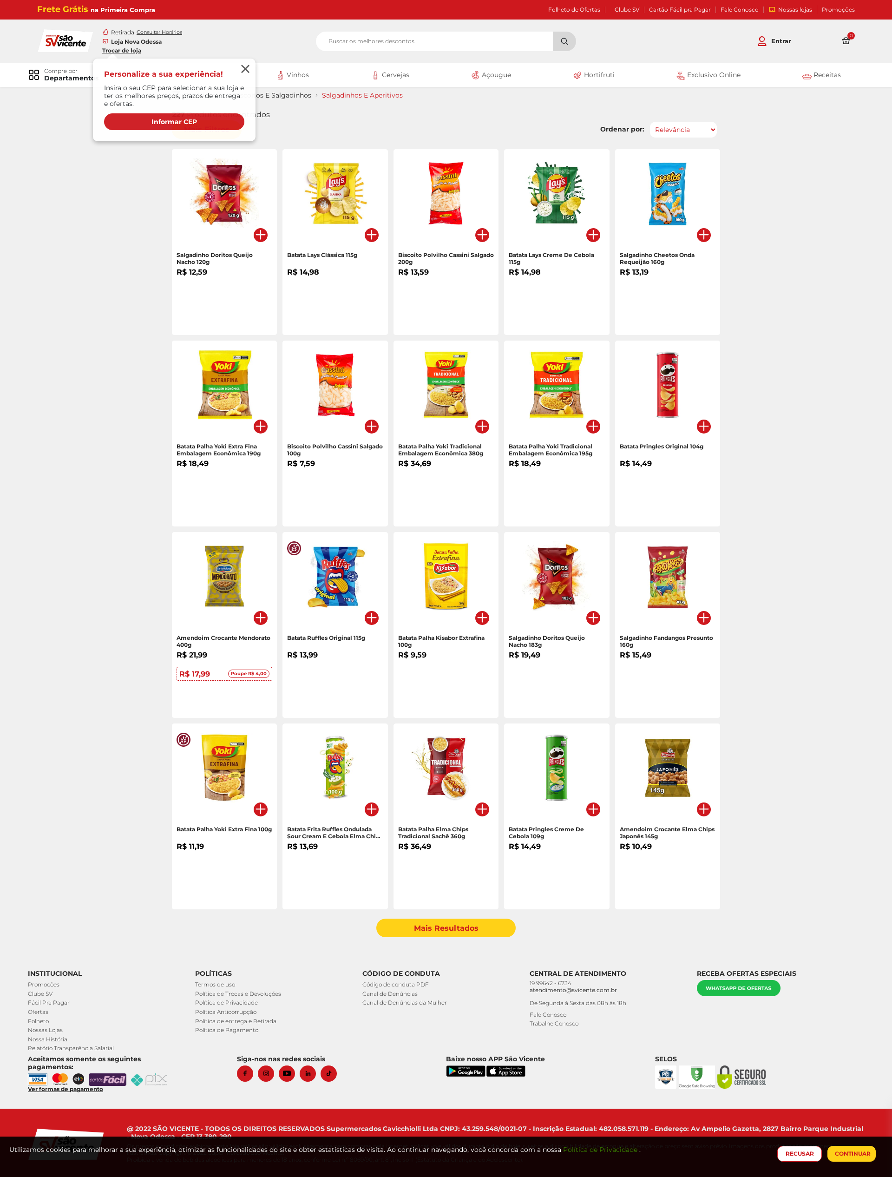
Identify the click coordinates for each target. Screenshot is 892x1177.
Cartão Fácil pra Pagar (680, 10)
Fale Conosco (740, 10)
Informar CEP (174, 122)
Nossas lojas (795, 9)
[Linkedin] (310, 1073)
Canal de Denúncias (390, 993)
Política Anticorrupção (225, 1011)
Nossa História (47, 1039)
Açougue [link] (495, 75)
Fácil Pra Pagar (49, 1002)
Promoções (838, 10)
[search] (446, 41)
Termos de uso (215, 984)
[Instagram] (268, 1073)
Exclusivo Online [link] (713, 75)
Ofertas (38, 1011)
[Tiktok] (331, 1073)
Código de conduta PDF (395, 984)
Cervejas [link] (394, 75)
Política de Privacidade (226, 1002)
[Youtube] (289, 1073)
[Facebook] (247, 1073)
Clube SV (627, 10)
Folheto (38, 1021)
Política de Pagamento (226, 1029)
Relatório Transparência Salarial (71, 1048)
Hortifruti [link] (598, 75)
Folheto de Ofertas (574, 10)
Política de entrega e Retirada (235, 1021)
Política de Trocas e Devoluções (238, 993)
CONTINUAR (853, 1153)
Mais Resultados (446, 928)
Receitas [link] (826, 75)
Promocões (43, 984)
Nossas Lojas (45, 1029)
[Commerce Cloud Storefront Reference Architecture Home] (65, 40)
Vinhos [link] (297, 75)
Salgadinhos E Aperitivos (362, 95)
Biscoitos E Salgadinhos (272, 95)
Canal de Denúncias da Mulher (404, 1002)
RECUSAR (800, 1153)
